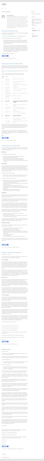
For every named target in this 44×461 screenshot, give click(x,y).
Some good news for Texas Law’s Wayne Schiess (12, 63)
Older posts (4, 454)
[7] (21, 319)
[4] (8, 285)
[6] (3, 410)
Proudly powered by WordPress (5, 457)
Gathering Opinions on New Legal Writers (11, 145)
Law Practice (13, 247)
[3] (17, 275)
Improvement (10, 247)
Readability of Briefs (6, 349)
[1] (17, 357)
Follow (33, 11)
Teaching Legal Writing (14, 448)
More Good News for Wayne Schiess (10, 31)
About (6, 8)
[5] (25, 292)
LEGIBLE (4, 4)
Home (2, 8)
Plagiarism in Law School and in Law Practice (11, 252)
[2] (19, 273)
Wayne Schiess (8, 11)
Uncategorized (10, 58)
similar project (14, 148)
